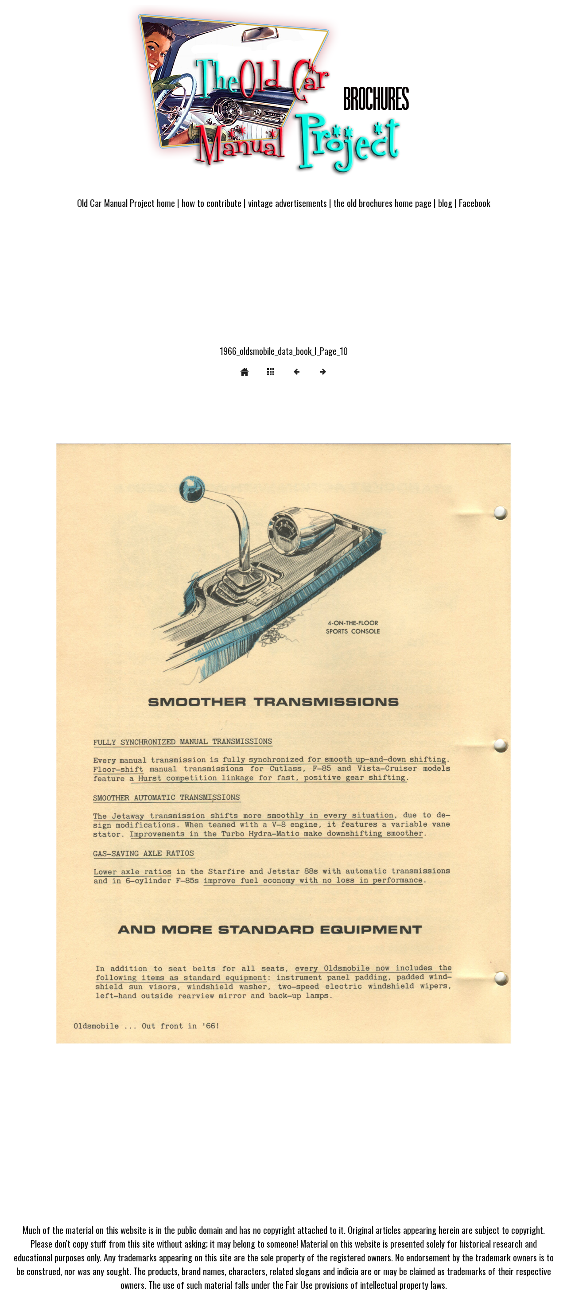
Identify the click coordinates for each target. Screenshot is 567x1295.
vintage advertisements (287, 203)
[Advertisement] (283, 282)
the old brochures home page (382, 203)
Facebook (474, 203)
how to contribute (211, 203)
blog (445, 203)
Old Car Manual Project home (126, 203)
